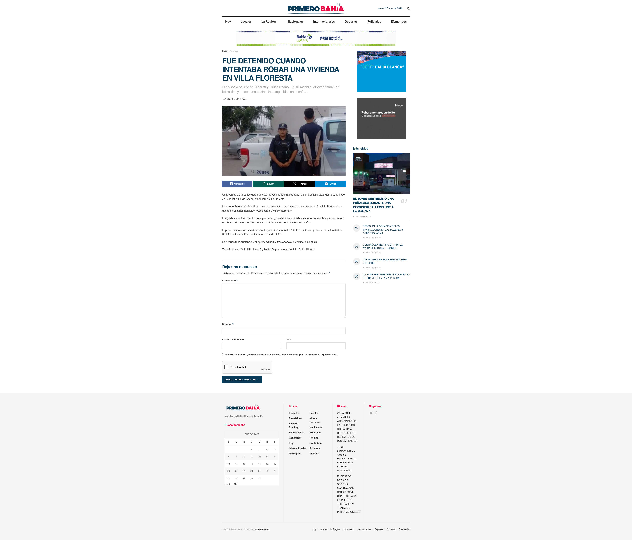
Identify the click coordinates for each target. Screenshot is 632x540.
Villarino (314, 453)
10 (259, 456)
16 (251, 463)
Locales (246, 21)
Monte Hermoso (315, 420)
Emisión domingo (294, 425)
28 (236, 478)
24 (259, 470)
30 (251, 478)
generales (295, 437)
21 (236, 470)
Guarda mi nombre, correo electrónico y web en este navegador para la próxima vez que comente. (281, 354)
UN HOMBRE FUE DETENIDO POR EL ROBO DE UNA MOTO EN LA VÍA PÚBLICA (386, 276)
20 (228, 470)
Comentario (230, 280)
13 (228, 463)
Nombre (228, 324)
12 (275, 456)
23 (251, 470)
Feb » (235, 483)
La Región (268, 21)
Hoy (228, 21)
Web (288, 339)
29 (244, 478)
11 (267, 456)
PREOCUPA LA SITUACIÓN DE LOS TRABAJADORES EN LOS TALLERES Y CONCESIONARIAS (383, 229)
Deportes (351, 21)
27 (228, 478)
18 (267, 463)
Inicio (224, 50)
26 (275, 470)
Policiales (374, 21)
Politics (314, 437)
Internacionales (324, 21)
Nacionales (295, 21)
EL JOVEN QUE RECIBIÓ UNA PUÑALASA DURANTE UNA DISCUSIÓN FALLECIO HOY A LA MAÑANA (373, 204)
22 (244, 470)
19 (275, 463)
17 (259, 463)
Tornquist (315, 448)
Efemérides (399, 21)
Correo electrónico (234, 339)
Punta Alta (316, 443)
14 (236, 463)
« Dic (227, 483)
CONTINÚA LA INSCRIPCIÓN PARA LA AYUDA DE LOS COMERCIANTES (383, 246)
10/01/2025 (227, 99)
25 (267, 470)
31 (259, 478)
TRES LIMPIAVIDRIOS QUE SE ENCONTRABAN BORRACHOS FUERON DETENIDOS (346, 458)
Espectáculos (296, 432)
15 (244, 463)
